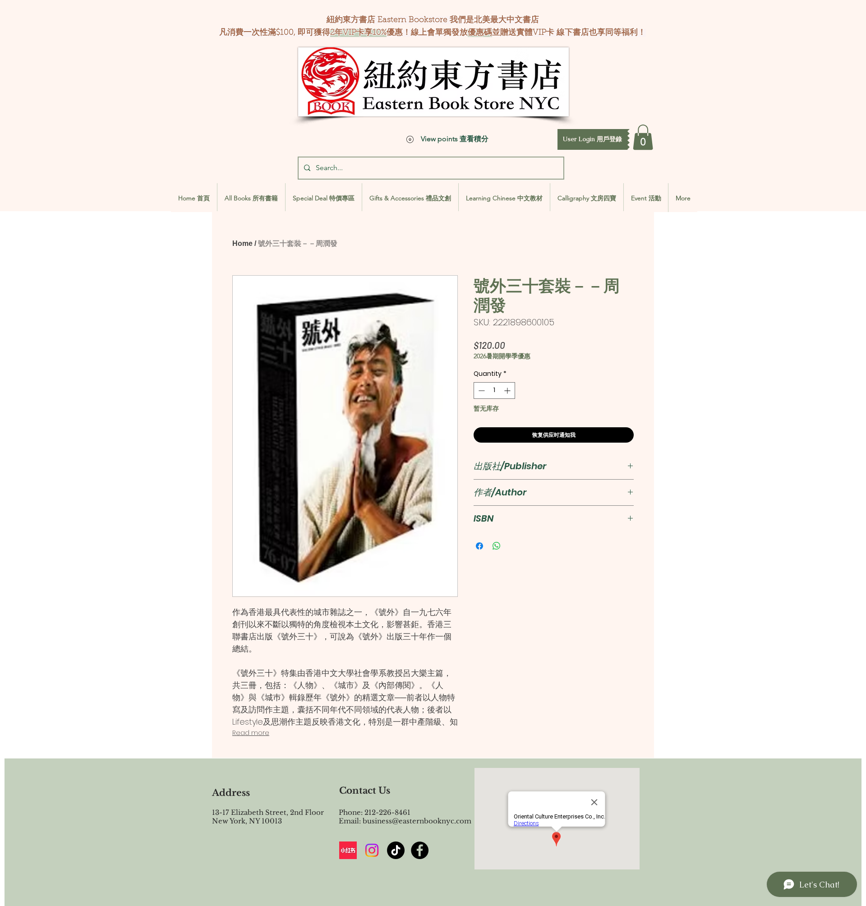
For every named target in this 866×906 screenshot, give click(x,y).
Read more (250, 732)
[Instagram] (372, 850)
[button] (592, 139)
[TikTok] (396, 850)
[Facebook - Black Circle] (419, 850)
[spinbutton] (494, 390)
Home (242, 243)
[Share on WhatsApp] (496, 546)
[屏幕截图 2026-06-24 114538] (348, 850)
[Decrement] (480, 390)
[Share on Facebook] (479, 546)
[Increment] (508, 390)
